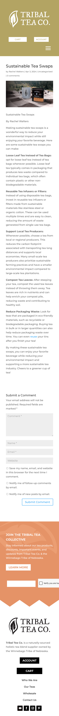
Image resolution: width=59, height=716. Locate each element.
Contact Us (29, 700)
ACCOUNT (29, 660)
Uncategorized (45, 71)
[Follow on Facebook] (26, 708)
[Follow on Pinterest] (39, 708)
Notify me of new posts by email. (29, 494)
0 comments (13, 75)
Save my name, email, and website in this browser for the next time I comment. (29, 472)
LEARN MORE (18, 567)
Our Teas (29, 686)
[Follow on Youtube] (20, 708)
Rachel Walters (16, 71)
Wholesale (29, 693)
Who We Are (29, 680)
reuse (33, 336)
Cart (18, 39)
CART (29, 671)
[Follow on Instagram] (32, 708)
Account (41, 39)
